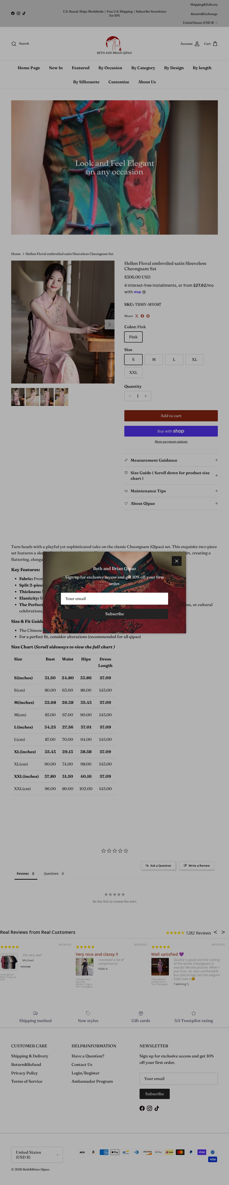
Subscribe (114, 613)
